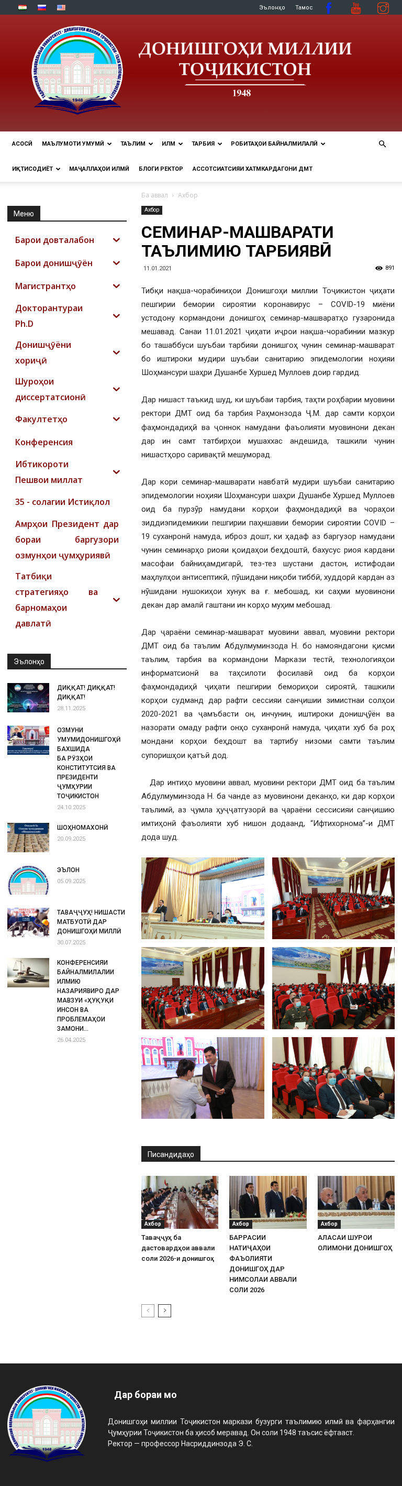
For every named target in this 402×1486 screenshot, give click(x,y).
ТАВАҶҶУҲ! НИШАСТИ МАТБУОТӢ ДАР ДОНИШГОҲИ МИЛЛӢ (91, 922)
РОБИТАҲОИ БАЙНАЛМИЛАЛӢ (274, 143)
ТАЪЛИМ (133, 143)
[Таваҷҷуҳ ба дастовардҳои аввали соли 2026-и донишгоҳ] (179, 1202)
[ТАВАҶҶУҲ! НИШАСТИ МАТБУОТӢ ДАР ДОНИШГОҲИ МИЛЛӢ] (28, 922)
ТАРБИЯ (203, 143)
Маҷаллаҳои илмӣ (99, 169)
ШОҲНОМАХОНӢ (82, 827)
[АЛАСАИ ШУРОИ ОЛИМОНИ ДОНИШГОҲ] (356, 1202)
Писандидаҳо (171, 1154)
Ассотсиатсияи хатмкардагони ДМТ (252, 169)
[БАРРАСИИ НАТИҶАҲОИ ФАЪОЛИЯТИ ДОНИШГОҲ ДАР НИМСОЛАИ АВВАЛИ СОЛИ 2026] (267, 1202)
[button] (382, 144)
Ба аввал (154, 195)
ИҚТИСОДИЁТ (32, 169)
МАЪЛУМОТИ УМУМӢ (73, 143)
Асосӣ (22, 143)
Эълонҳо (272, 7)
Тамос (304, 7)
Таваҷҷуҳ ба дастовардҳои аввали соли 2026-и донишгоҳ (178, 1248)
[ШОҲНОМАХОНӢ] (28, 837)
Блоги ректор (161, 169)
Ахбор (151, 210)
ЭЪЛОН (68, 870)
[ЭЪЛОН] (28, 880)
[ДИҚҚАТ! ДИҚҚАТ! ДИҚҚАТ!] (28, 697)
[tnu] (201, 73)
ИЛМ (168, 143)
